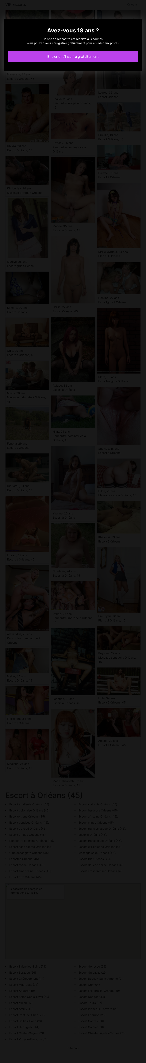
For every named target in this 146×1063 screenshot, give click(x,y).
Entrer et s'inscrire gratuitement (73, 57)
